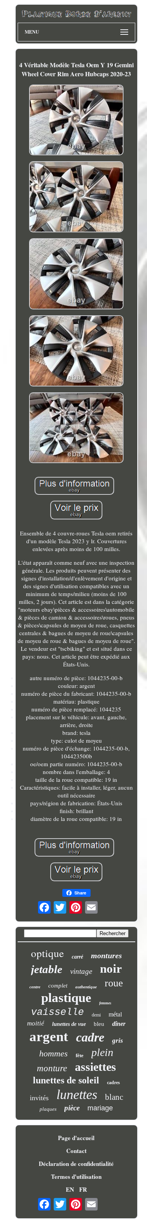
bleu (99, 1024)
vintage (81, 971)
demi (96, 1015)
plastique (66, 998)
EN (70, 1189)
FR (83, 1189)
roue (114, 983)
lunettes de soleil (66, 1080)
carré (77, 957)
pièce (72, 1108)
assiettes (95, 1066)
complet (57, 985)
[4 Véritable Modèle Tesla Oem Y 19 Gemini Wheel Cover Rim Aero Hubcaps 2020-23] (76, 121)
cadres (113, 1082)
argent (48, 1036)
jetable (46, 969)
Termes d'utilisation (76, 1176)
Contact (76, 1150)
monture (52, 1068)
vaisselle (57, 1012)
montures (106, 955)
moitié (35, 1023)
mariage (100, 1108)
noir (111, 968)
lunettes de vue (69, 1024)
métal (115, 1014)
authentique (86, 986)
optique (47, 953)
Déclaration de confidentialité (76, 1163)
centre (34, 986)
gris (117, 1040)
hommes (53, 1053)
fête (79, 1055)
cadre (90, 1037)
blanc (114, 1097)
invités (39, 1098)
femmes (105, 1003)
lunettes (76, 1094)
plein (102, 1052)
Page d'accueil (76, 1137)
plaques (48, 1109)
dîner (118, 1023)
